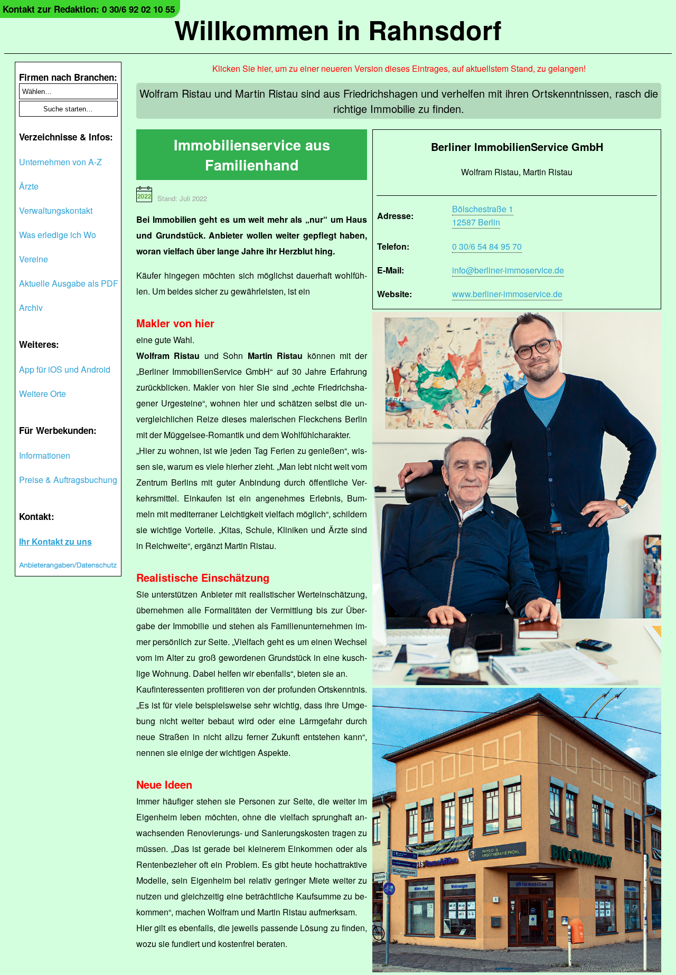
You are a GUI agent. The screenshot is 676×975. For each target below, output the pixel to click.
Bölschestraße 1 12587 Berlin (482, 215)
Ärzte (29, 186)
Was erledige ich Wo (57, 235)
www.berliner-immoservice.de (507, 294)
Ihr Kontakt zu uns (55, 541)
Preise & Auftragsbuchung (68, 480)
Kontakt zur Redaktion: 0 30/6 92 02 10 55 (89, 9)
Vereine (33, 259)
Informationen (44, 455)
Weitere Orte (42, 393)
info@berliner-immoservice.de (508, 270)
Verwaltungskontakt (55, 210)
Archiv (31, 307)
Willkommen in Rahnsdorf (338, 29)
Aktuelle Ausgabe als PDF (68, 283)
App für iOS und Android (64, 369)
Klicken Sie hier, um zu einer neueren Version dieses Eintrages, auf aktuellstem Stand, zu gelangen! (399, 68)
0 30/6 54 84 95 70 (487, 246)
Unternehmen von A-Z (60, 162)
